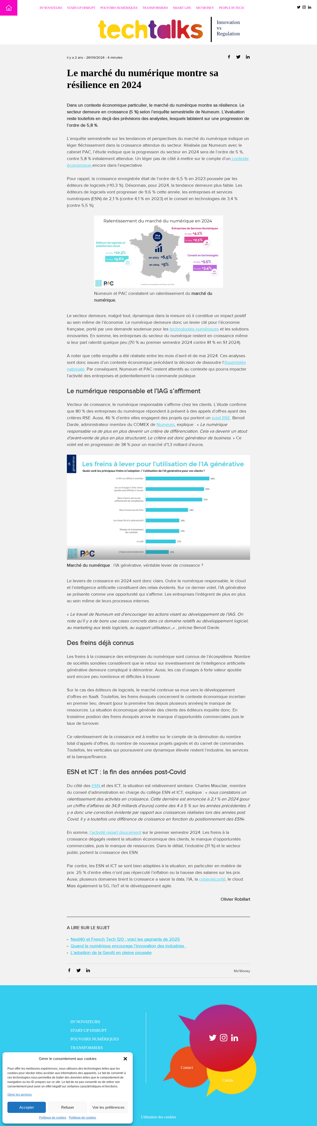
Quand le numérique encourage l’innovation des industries (128, 945)
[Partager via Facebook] (229, 58)
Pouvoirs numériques (118, 8)
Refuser (67, 1107)
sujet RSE (221, 417)
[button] (125, 1058)
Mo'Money (242, 971)
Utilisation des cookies (158, 1117)
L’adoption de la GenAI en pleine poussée (111, 952)
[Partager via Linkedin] (247, 58)
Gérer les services (19, 1094)
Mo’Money (205, 8)
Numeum (166, 424)
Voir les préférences (108, 1107)
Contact (187, 1067)
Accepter (26, 1107)
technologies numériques (194, 329)
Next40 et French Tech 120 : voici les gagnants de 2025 (125, 939)
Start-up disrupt (81, 8)
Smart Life (182, 8)
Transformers (155, 8)
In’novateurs (51, 8)
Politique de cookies (52, 1117)
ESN (96, 785)
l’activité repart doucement (115, 832)
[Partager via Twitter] (239, 58)
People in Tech (231, 8)
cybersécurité (212, 879)
